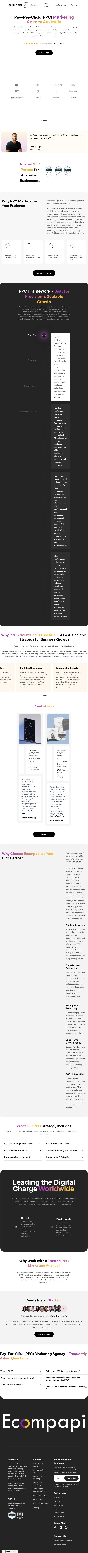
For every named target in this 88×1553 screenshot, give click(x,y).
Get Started (44, 53)
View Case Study (28, 817)
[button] (41, 695)
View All (44, 834)
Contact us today (44, 273)
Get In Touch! (44, 1334)
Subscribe (71, 1478)
